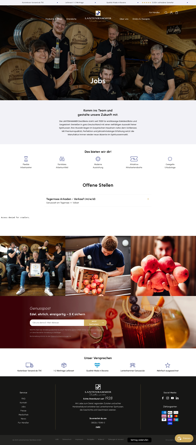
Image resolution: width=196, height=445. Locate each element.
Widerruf (101, 439)
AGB (56, 439)
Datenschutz (67, 439)
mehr (98, 427)
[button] (53, 19)
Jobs (23, 406)
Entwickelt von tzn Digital (174, 440)
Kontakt (23, 402)
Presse (23, 410)
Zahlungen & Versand (115, 439)
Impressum (79, 439)
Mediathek (23, 414)
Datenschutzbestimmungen (60, 336)
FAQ (23, 398)
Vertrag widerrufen (139, 440)
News (23, 418)
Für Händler (23, 422)
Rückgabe (90, 439)
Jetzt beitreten (94, 323)
